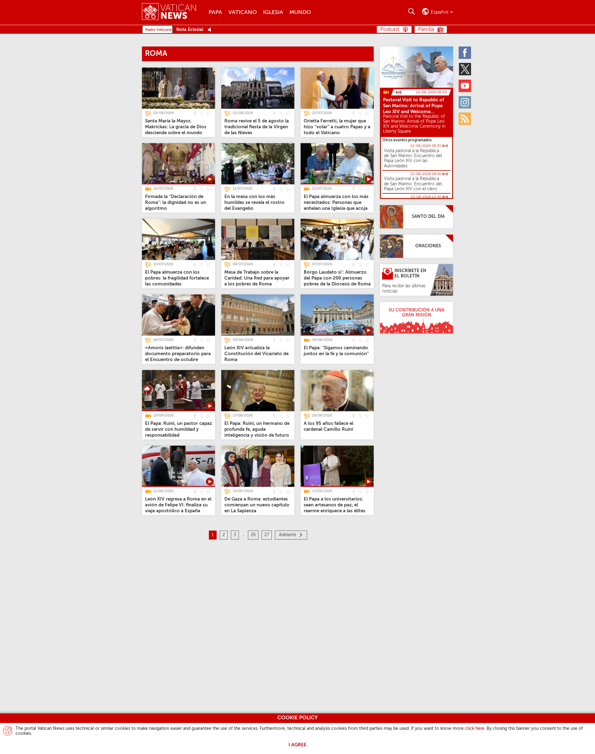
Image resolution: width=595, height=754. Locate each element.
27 (266, 535)
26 (253, 535)
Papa (215, 12)
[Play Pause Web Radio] (211, 30)
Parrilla (426, 29)
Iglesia (273, 12)
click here (474, 728)
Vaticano (242, 12)
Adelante (287, 535)
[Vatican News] (173, 12)
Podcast (389, 29)
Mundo (300, 12)
